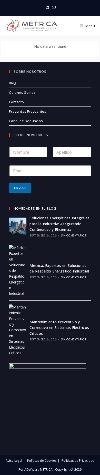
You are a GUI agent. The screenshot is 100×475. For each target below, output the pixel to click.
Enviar (20, 188)
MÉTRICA (46, 469)
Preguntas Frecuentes (27, 111)
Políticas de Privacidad (78, 460)
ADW (28, 469)
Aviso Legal (14, 460)
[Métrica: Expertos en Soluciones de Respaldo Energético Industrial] (17, 270)
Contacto (16, 102)
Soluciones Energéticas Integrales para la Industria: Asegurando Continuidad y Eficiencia (59, 224)
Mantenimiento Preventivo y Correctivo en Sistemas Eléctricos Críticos (59, 327)
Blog (12, 83)
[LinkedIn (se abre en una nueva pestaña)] (47, 7)
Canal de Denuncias (26, 120)
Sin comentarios (73, 235)
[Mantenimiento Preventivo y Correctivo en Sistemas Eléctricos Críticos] (17, 330)
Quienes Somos (22, 92)
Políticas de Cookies (41, 460)
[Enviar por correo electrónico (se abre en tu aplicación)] (53, 7)
